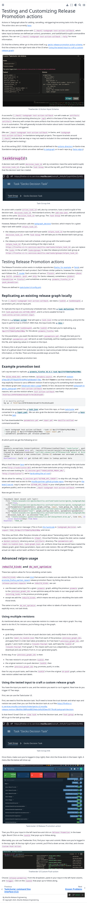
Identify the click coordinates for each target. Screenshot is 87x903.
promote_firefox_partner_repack (16, 580)
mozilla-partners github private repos (47, 481)
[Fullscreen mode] (71, 5)
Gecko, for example (62, 267)
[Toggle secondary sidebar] (84, 5)
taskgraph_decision (42, 223)
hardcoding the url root (40, 473)
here (22, 464)
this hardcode (48, 527)
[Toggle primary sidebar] (3, 5)
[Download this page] (67, 5)
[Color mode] (76, 5)
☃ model (20, 273)
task (14, 415)
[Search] (80, 5)
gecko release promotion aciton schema (65, 44)
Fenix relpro (78, 149)
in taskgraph (49, 149)
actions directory (65, 146)
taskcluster (70, 409)
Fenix (76, 267)
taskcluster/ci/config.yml (30, 287)
